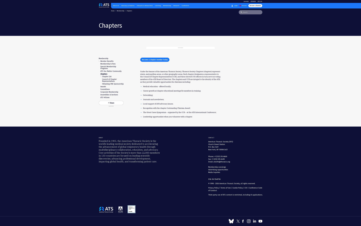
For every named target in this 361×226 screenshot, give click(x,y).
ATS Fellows (105, 97)
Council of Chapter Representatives (109, 80)
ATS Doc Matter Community (111, 71)
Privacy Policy (213, 188)
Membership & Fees (108, 64)
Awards (103, 87)
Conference (185, 5)
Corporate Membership (109, 92)
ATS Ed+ (260, 1)
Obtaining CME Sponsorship (113, 84)
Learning (158, 5)
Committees (105, 89)
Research (176, 5)
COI (246, 188)
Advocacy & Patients (128, 5)
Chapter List (106, 77)
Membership (167, 5)
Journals (246, 1)
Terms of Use (226, 188)
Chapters (103, 74)
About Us (116, 5)
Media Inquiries (214, 172)
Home (113, 11)
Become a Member (255, 5)
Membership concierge (217, 167)
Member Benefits (107, 61)
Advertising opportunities (218, 170)
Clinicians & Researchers (145, 5)
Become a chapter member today (155, 60)
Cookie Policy (237, 188)
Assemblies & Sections (109, 95)
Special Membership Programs (108, 67)
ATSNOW (253, 1)
